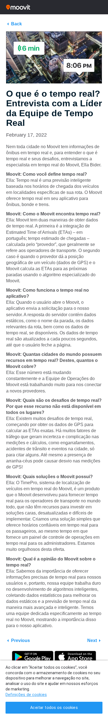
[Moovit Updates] (54, 7)
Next (92, 640)
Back (16, 23)
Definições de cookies (26, 694)
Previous (20, 640)
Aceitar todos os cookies (54, 707)
